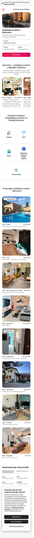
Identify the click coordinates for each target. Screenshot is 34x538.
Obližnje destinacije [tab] (8, 471)
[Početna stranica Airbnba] (3, 9)
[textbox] (9, 49)
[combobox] (16, 43)
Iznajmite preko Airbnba (21, 9)
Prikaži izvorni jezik (9, 4)
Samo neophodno (16, 522)
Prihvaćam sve (16, 517)
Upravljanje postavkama (16, 526)
